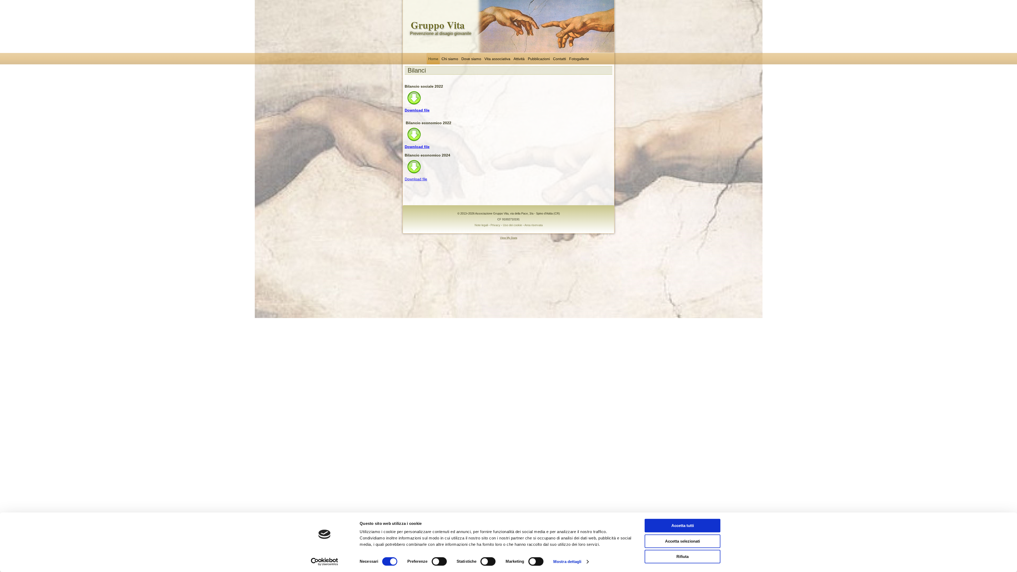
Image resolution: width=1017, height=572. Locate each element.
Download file (417, 110)
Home (433, 59)
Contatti (559, 59)
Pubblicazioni (539, 59)
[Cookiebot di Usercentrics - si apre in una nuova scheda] (324, 562)
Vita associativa (497, 59)
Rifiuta (682, 556)
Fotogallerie (579, 59)
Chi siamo (449, 59)
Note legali (481, 225)
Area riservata (533, 225)
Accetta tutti (682, 525)
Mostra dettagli (567, 561)
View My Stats (508, 237)
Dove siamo (471, 59)
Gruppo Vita (438, 25)
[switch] (439, 561)
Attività (519, 59)
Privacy (495, 225)
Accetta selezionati (682, 541)
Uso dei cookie (512, 225)
